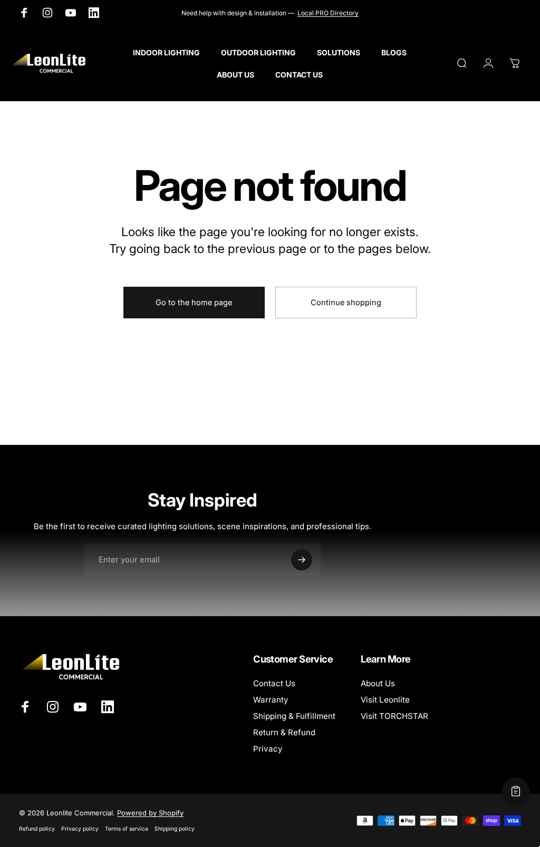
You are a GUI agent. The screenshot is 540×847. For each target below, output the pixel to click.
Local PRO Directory (328, 13)
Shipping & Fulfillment (294, 716)
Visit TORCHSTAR (394, 716)
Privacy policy (80, 828)
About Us (378, 683)
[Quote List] (515, 791)
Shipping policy (175, 828)
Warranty (270, 700)
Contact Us (274, 683)
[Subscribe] (301, 559)
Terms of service (126, 828)
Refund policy (37, 828)
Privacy (268, 749)
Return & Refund (284, 732)
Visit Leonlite (385, 700)
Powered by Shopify (150, 813)
